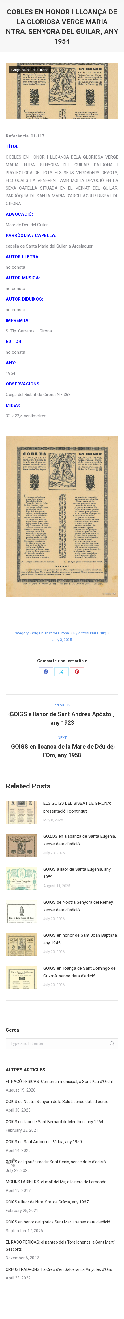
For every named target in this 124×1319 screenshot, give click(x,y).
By (89, 633)
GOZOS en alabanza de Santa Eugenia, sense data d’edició (79, 840)
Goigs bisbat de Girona (29, 70)
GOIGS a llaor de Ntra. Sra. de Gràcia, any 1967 (47, 1202)
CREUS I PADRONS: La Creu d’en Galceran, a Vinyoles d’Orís (59, 1269)
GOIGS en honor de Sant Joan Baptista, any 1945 (80, 939)
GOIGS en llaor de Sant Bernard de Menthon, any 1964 (54, 1121)
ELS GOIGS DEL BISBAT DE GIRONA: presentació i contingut (77, 807)
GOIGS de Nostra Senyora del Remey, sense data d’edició (78, 906)
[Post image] (21, 812)
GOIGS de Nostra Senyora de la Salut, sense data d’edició (57, 1101)
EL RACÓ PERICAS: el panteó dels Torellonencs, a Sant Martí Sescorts (60, 1246)
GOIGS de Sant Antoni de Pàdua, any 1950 (44, 1141)
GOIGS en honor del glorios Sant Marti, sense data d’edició (58, 1222)
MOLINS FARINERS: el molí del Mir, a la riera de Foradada (56, 1182)
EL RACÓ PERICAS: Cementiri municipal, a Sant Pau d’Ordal (59, 1081)
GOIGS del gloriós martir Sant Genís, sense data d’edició (56, 1162)
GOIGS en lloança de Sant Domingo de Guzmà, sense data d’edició (79, 972)
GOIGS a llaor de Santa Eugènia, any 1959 (77, 873)
